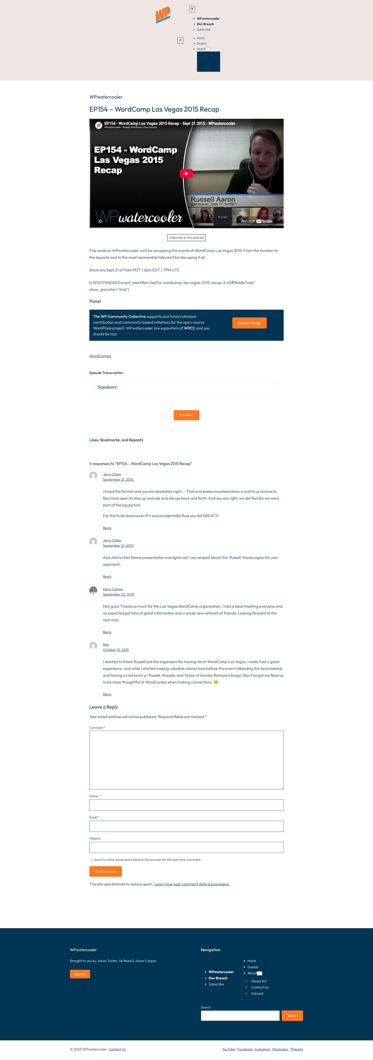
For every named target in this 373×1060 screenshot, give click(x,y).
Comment (97, 728)
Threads (296, 1049)
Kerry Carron (113, 589)
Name (94, 796)
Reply (107, 528)
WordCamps (100, 355)
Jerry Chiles (112, 474)
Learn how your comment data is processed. (192, 884)
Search (206, 1007)
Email (94, 817)
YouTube (228, 1049)
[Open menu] (180, 40)
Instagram (262, 1049)
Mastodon (280, 1049)
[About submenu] (208, 49)
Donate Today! (249, 323)
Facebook (245, 1049)
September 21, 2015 (118, 479)
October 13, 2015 (116, 650)
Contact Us (117, 1049)
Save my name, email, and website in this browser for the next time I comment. (147, 860)
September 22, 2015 (118, 594)
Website (95, 838)
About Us (80, 974)
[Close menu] (192, 9)
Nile (106, 644)
